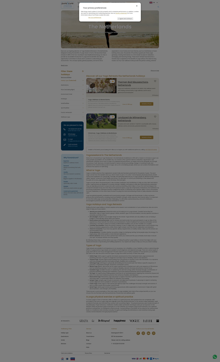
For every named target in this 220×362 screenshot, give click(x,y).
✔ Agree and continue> (125, 19)
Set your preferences (94, 17)
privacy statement (121, 13)
